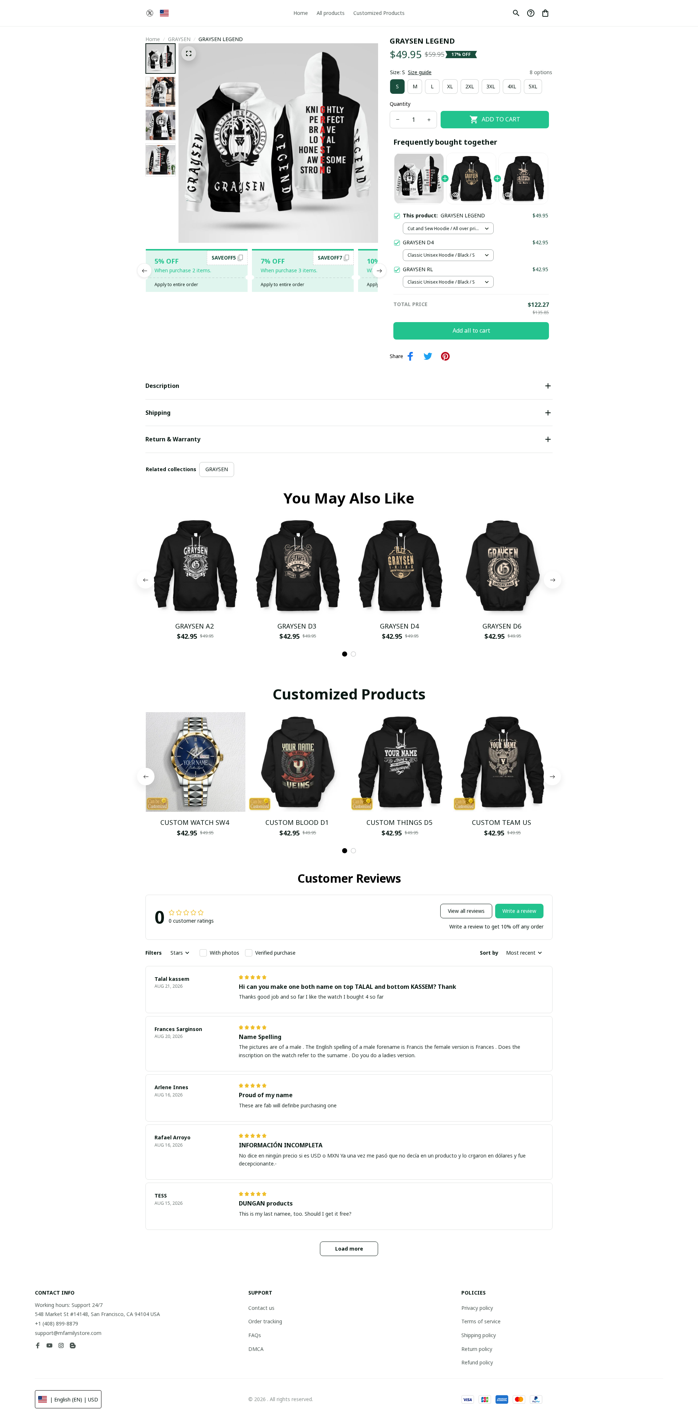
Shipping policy (478, 1335)
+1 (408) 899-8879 (56, 1323)
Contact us (261, 1307)
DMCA (256, 1348)
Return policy (476, 1348)
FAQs (254, 1335)
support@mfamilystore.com (68, 1332)
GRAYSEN (179, 39)
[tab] (344, 654)
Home (152, 39)
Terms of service (481, 1321)
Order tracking (265, 1321)
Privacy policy (477, 1307)
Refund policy (477, 1362)
